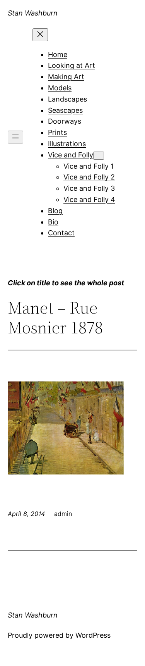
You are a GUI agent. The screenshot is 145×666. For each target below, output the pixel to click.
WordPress (93, 635)
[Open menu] (15, 137)
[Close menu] (40, 34)
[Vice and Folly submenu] (98, 156)
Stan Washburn (33, 13)
